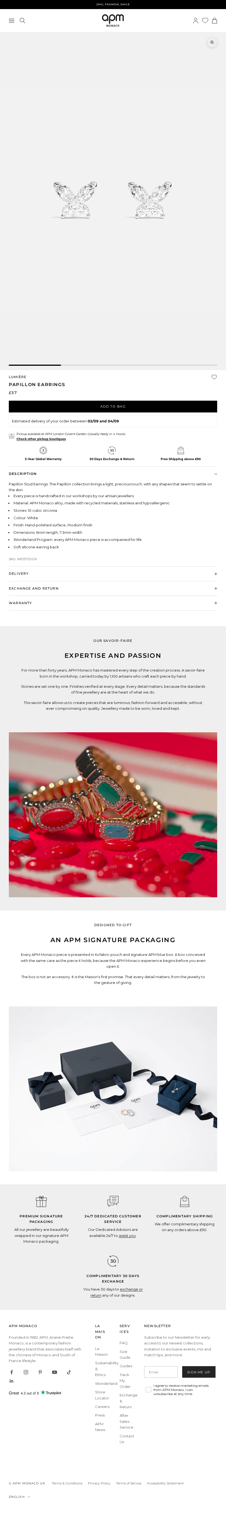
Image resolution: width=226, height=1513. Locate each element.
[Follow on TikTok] (69, 1372)
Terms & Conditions (67, 1483)
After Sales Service (126, 1421)
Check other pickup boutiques (41, 439)
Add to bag (113, 406)
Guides (126, 1366)
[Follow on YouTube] (54, 1372)
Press (100, 1415)
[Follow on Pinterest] (40, 1372)
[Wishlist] (205, 20)
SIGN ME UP (198, 1372)
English (17, 1497)
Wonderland (106, 1383)
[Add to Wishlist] (214, 377)
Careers (102, 1406)
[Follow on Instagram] (26, 1372)
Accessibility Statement (165, 1483)
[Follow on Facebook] (11, 1372)
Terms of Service (128, 1483)
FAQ (124, 1343)
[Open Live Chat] (113, 1201)
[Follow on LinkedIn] (11, 1381)
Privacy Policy (99, 1483)
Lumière (17, 377)
